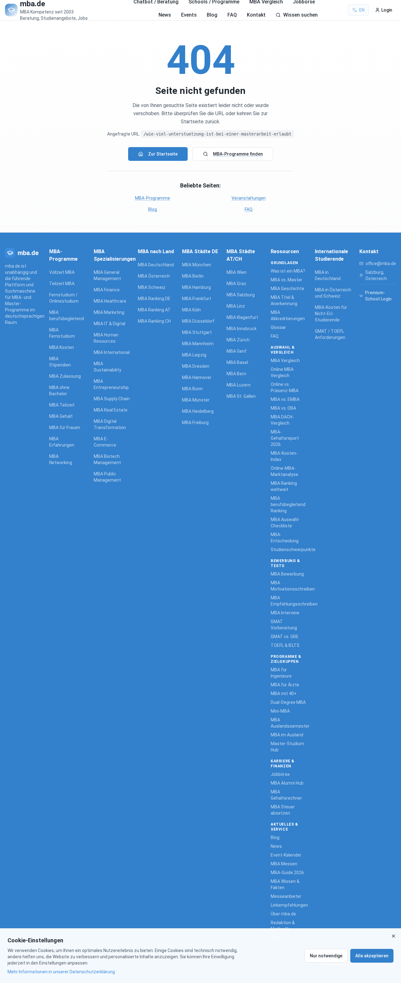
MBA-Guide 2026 (287, 872)
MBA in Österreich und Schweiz (333, 293)
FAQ (232, 15)
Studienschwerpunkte (289, 549)
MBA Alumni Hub (287, 783)
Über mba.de (283, 913)
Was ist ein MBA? (288, 271)
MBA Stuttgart (197, 332)
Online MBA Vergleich (282, 372)
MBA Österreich (154, 276)
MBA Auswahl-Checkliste (285, 522)
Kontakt (256, 15)
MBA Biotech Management (107, 459)
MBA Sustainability (107, 366)
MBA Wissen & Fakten (285, 884)
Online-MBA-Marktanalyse (284, 471)
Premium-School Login (378, 295)
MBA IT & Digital (109, 323)
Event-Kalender (286, 855)
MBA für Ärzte (285, 684)
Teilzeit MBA (62, 283)
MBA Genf (237, 351)
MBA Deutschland (156, 264)
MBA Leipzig (194, 354)
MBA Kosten (61, 347)
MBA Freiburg (195, 422)
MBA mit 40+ (284, 693)
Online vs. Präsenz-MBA (285, 387)
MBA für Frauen (64, 427)
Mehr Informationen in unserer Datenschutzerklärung (61, 971)
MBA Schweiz (151, 287)
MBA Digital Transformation (110, 424)
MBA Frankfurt (196, 298)
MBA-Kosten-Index (284, 456)
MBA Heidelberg (198, 411)
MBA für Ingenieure (281, 672)
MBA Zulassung (65, 376)
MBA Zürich (238, 339)
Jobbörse (280, 774)
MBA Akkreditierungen (288, 315)
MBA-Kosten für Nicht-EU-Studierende (331, 313)
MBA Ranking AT (154, 309)
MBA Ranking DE (154, 298)
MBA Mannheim (198, 343)
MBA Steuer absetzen (283, 810)
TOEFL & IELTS (285, 645)
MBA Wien (237, 272)
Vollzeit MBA (62, 272)
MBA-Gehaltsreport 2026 (285, 438)
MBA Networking (60, 459)
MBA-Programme (152, 198)
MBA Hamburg (196, 287)
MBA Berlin (193, 276)
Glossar (278, 327)
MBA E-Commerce (105, 442)
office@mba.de (381, 263)
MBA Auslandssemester (289, 723)
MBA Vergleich (285, 360)
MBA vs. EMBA (285, 399)
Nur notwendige (326, 955)
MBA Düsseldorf (198, 321)
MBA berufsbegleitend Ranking (288, 504)
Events (189, 15)
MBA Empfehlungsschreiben (289, 601)
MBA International (112, 352)
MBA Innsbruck (242, 328)
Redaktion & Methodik (283, 925)
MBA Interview (285, 612)
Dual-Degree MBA (288, 702)
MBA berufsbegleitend (65, 315)
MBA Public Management (107, 477)
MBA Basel (237, 362)
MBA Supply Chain (112, 398)
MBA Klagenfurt (242, 317)
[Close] (393, 936)
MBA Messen (284, 863)
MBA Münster (196, 399)
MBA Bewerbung (287, 573)
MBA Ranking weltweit (284, 486)
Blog (212, 15)
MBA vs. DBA (283, 408)
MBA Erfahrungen (61, 442)
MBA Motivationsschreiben (289, 585)
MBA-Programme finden (238, 153)
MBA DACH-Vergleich (282, 420)
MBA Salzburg (241, 294)
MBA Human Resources (106, 338)
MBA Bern (236, 373)
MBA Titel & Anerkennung (284, 300)
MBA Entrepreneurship (111, 384)
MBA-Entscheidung (285, 537)
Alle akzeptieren (371, 955)
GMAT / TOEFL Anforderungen (330, 334)
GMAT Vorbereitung (284, 624)
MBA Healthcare (110, 301)
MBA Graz (236, 283)
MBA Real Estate (111, 409)
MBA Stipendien (60, 361)
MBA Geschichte (287, 288)
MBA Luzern (239, 384)
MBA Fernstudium (62, 333)
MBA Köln (191, 309)
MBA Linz (236, 306)
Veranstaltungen (249, 198)
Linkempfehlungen (289, 905)
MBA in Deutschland (328, 275)
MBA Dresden (195, 366)
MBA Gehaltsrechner (286, 795)
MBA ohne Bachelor (59, 390)
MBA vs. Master (286, 279)
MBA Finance (107, 289)
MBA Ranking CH (154, 321)
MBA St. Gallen (241, 396)
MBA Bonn (192, 388)
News (165, 15)
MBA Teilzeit (62, 404)
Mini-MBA (280, 711)
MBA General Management (107, 275)
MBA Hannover (196, 377)
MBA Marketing (109, 312)
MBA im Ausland (287, 734)
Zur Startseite (163, 153)
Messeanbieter (286, 896)
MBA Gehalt (61, 416)
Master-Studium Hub (287, 746)
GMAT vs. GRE (285, 636)
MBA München (196, 264)
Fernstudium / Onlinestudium (64, 298)
